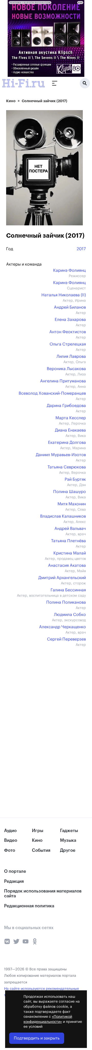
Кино (11, 101)
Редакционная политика (29, 906)
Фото (9, 850)
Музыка (68, 840)
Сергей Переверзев (66, 639)
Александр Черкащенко (62, 627)
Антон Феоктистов (67, 332)
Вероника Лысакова (66, 369)
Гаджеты (69, 830)
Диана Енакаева (70, 430)
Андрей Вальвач (70, 529)
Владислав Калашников (63, 516)
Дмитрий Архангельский (62, 578)
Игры (37, 830)
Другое (67, 850)
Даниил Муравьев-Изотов (61, 455)
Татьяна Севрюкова (67, 467)
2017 (81, 249)
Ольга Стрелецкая (68, 344)
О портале (15, 871)
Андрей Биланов (70, 307)
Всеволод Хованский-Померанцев (52, 393)
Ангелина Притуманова (63, 381)
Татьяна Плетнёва (68, 541)
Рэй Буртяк (75, 479)
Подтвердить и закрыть (37, 1038)
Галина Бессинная (68, 590)
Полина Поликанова (66, 602)
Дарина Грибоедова (66, 406)
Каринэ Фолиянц (69, 270)
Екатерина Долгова (67, 442)
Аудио (10, 830)
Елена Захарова (70, 320)
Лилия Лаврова (71, 356)
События (41, 850)
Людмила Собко (70, 615)
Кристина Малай (69, 553)
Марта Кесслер (70, 418)
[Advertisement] (44, 689)
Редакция (14, 881)
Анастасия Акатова (67, 565)
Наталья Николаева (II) (63, 295)
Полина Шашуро (69, 492)
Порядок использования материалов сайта (43, 893)
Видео (10, 840)
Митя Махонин (71, 504)
